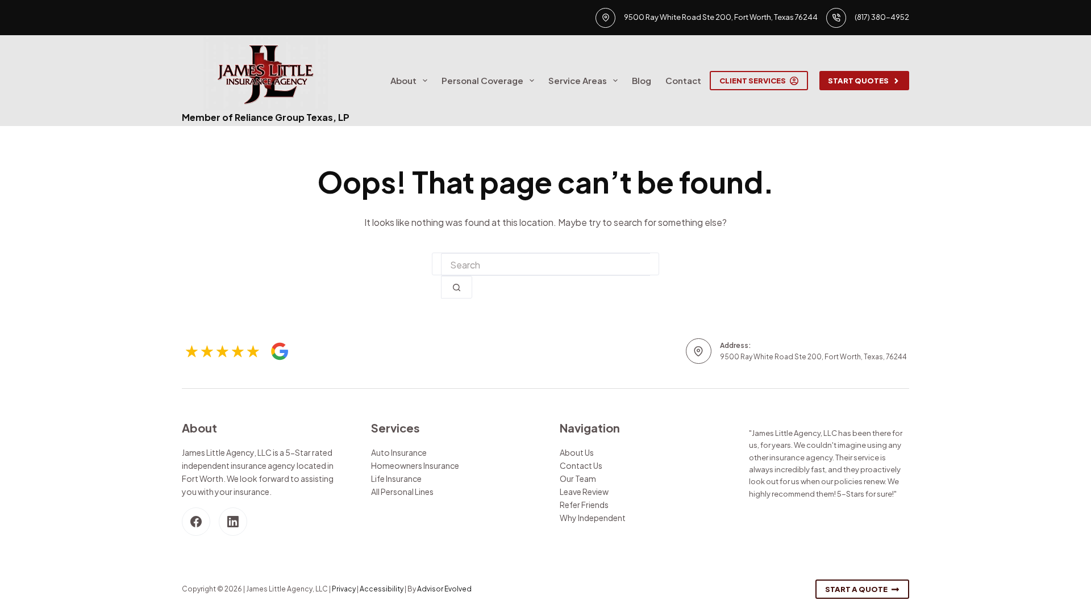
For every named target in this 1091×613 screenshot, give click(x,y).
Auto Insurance (399, 452)
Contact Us (581, 465)
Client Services (752, 80)
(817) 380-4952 (882, 17)
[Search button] (456, 287)
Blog (641, 80)
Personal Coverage (482, 80)
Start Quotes (858, 80)
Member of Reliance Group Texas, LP (265, 117)
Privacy (344, 589)
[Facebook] (196, 521)
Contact (683, 80)
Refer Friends (584, 504)
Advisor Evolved (444, 589)
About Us (577, 452)
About (403, 80)
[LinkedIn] (233, 521)
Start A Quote (856, 589)
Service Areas (577, 80)
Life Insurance (396, 478)
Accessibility (381, 589)
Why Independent (593, 518)
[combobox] (545, 264)
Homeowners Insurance (415, 465)
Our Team (578, 478)
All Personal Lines (402, 491)
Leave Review (584, 491)
